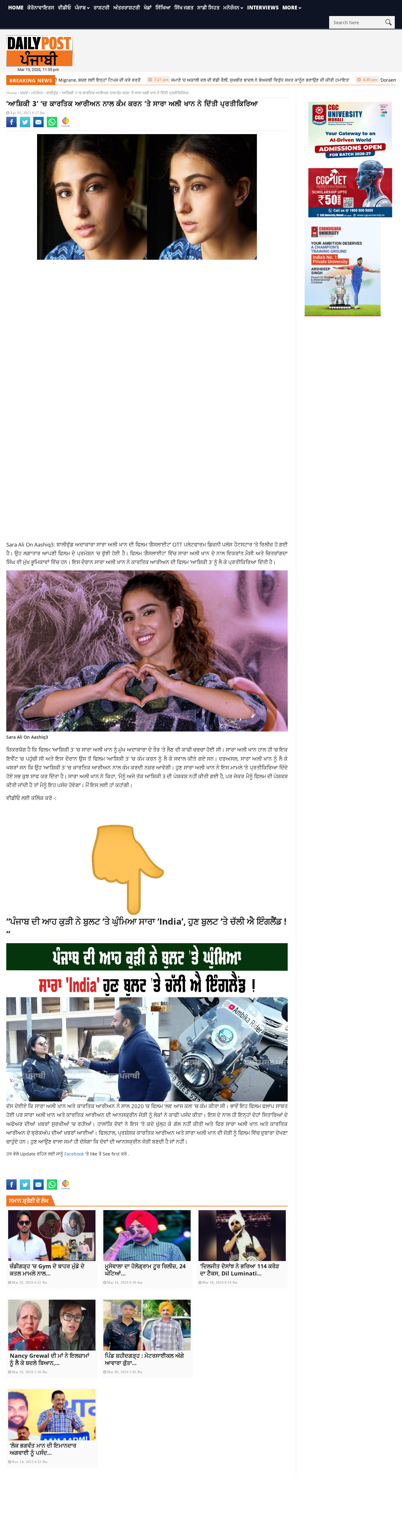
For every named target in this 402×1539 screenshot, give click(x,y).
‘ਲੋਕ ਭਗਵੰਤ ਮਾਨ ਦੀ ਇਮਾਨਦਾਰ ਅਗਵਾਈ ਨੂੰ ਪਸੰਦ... (43, 1449)
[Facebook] (11, 126)
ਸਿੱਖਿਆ (163, 7)
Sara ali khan (141, 1175)
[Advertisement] (147, 315)
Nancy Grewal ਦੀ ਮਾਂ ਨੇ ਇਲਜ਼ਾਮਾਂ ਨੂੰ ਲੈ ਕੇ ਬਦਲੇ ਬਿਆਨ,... (49, 1359)
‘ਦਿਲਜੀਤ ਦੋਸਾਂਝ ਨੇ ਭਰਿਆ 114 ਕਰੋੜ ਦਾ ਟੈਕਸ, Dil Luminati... (239, 1269)
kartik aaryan (81, 1175)
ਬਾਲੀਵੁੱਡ (52, 92)
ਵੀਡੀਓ (64, 7)
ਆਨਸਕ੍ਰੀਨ (125, 1114)
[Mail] (38, 126)
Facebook (74, 1154)
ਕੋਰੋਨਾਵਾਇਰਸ (40, 7)
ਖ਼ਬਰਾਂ (24, 92)
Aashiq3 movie (21, 1175)
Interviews (263, 7)
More (289, 7)
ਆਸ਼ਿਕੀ (153, 776)
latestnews (112, 1175)
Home (16, 7)
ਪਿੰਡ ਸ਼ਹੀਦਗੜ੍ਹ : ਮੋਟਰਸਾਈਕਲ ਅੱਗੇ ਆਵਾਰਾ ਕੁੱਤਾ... (144, 1359)
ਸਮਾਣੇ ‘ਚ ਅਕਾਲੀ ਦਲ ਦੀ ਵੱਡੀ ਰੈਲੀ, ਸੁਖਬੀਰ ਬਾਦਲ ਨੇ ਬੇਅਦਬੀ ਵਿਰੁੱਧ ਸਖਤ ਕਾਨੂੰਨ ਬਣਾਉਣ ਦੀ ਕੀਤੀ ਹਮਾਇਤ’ (215, 80)
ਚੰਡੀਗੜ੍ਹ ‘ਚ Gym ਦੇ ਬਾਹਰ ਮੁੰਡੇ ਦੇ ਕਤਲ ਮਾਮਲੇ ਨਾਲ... (47, 1269)
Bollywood (51, 1175)
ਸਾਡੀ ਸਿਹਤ (208, 7)
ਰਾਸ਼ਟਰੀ (102, 7)
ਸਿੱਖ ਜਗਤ (183, 7)
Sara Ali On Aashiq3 (179, 1175)
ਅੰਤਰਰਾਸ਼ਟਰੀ (126, 7)
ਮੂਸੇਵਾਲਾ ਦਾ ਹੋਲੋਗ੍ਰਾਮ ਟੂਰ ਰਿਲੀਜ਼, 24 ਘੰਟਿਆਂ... (145, 1269)
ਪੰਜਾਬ (80, 7)
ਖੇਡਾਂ (148, 7)
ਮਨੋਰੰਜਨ (231, 7)
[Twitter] (25, 126)
